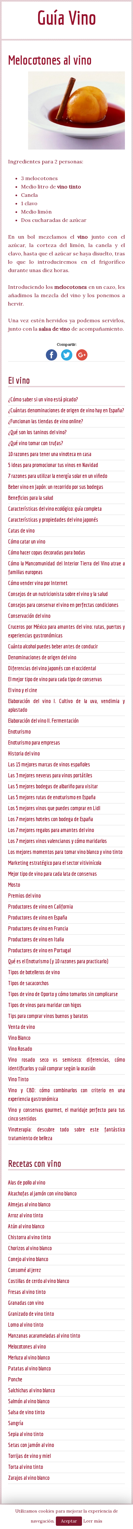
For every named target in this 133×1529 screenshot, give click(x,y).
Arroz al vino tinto (25, 1215)
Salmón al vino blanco (28, 1401)
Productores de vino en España (37, 917)
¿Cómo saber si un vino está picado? (43, 399)
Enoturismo (19, 731)
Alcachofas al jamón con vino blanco (42, 1193)
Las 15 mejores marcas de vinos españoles (49, 764)
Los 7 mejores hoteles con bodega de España (50, 819)
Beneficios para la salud (30, 497)
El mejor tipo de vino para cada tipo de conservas (55, 679)
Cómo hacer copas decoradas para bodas (46, 552)
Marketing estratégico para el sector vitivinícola (54, 862)
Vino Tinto (18, 1079)
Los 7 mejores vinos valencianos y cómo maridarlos (57, 841)
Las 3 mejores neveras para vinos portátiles (50, 775)
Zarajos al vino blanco (28, 1477)
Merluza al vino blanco (29, 1357)
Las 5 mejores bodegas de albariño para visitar (53, 786)
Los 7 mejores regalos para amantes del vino (51, 830)
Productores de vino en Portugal (39, 950)
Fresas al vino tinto (27, 1291)
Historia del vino (24, 753)
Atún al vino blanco (26, 1226)
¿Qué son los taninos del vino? (37, 432)
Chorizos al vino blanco (30, 1248)
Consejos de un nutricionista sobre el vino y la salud (58, 594)
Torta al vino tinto (25, 1466)
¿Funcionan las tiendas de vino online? (45, 421)
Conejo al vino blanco (28, 1259)
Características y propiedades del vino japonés (53, 519)
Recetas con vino (34, 1163)
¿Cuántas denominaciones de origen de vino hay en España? (66, 410)
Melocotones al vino (27, 1346)
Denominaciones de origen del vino (42, 657)
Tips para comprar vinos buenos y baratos (48, 1015)
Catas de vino (21, 530)
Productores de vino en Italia (36, 939)
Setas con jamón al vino (31, 1445)
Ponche (15, 1379)
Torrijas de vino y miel (29, 1455)
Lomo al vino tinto (25, 1324)
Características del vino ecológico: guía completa (55, 508)
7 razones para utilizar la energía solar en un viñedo (57, 475)
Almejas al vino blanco (29, 1204)
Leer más (92, 1521)
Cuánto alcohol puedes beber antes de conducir (53, 646)
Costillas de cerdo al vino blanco (38, 1280)
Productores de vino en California (40, 906)
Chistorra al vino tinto (29, 1237)
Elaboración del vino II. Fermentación (43, 720)
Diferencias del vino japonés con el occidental (52, 668)
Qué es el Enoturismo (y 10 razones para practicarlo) (58, 961)
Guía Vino (66, 17)
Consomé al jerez (24, 1270)
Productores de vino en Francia (38, 928)
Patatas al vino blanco (29, 1368)
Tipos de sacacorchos (28, 983)
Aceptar (69, 1521)
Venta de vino (21, 1026)
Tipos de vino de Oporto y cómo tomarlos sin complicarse (63, 994)
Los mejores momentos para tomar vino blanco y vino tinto (65, 851)
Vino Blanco (19, 1037)
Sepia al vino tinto (25, 1434)
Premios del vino (24, 895)
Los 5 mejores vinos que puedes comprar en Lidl (54, 808)
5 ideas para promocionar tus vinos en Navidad (53, 465)
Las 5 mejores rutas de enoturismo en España (52, 797)
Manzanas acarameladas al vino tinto (44, 1335)
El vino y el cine (22, 690)
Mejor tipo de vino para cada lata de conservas (52, 873)
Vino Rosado (20, 1048)
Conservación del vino (29, 615)
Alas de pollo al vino (26, 1182)
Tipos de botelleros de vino (34, 972)
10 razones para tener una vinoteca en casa (49, 454)
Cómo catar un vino (26, 541)
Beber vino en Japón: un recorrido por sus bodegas (55, 486)
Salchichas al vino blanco (31, 1390)
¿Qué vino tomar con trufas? (35, 443)
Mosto (14, 884)
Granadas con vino (26, 1302)
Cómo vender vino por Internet (37, 583)
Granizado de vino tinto (31, 1313)
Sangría (15, 1423)
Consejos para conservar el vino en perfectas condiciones (63, 604)
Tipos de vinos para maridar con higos (44, 1005)
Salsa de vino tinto (26, 1412)
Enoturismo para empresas (34, 742)
